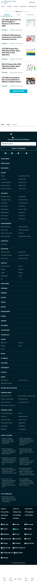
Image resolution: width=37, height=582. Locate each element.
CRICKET (3, 181)
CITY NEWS (4, 202)
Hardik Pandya (22, 191)
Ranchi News (4, 228)
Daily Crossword (23, 389)
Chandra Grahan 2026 (7, 408)
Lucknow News (22, 218)
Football (20, 351)
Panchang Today (22, 408)
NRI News (4, 438)
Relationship (4, 284)
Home (3, 6)
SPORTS (3, 348)
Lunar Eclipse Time (23, 411)
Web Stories (30, 14)
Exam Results (4, 267)
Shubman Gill (22, 188)
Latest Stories (6, 444)
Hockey (3, 355)
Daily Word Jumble (6, 392)
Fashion (3, 278)
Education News (23, 267)
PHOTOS (3, 306)
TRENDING (4, 297)
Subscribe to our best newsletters (18, 147)
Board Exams (22, 261)
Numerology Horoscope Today (26, 405)
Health (3, 281)
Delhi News (4, 212)
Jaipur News (21, 215)
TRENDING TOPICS (6, 419)
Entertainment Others (24, 245)
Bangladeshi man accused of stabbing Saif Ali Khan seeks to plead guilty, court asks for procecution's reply (9, 470)
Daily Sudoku (4, 389)
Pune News (21, 224)
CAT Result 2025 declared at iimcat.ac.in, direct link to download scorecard (12, 37)
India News (23, 6)
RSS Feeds (16, 527)
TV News (20, 242)
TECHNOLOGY (5, 343)
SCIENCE (3, 325)
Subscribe (32, 2)
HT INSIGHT (4, 367)
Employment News (23, 264)
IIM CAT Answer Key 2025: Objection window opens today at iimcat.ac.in (11, 66)
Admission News (5, 261)
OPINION (3, 330)
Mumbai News (5, 221)
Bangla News (22, 432)
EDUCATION (4, 257)
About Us (3, 517)
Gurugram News (23, 212)
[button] (2, 2)
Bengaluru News (5, 205)
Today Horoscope (6, 411)
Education (4, 30)
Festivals (20, 278)
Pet (2, 288)
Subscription (4, 524)
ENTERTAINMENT (6, 232)
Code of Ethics (29, 524)
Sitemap (3, 527)
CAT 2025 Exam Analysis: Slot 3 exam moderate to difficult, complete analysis (11, 80)
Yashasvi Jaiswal (5, 194)
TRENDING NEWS (6, 401)
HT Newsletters (29, 521)
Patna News (4, 224)
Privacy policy (5, 521)
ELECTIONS (4, 372)
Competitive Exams (6, 264)
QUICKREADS (5, 376)
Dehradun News (23, 208)
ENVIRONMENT (5, 320)
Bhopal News (22, 205)
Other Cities (21, 228)
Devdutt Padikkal (5, 191)
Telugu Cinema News (6, 242)
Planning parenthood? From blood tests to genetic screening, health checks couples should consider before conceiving (26, 480)
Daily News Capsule (7, 151)
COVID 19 (4, 381)
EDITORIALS (4, 334)
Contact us (16, 517)
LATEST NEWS (5, 167)
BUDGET (3, 316)
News (18, 14)
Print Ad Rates (17, 524)
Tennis (20, 355)
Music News (4, 239)
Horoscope (4, 253)
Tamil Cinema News (23, 239)
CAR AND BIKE (5, 339)
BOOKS (3, 362)
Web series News (5, 245)
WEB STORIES (5, 292)
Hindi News (21, 435)
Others (3, 358)
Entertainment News (6, 432)
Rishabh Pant (22, 194)
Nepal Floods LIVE (6, 405)
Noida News (21, 221)
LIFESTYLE (4, 272)
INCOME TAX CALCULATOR (9, 397)
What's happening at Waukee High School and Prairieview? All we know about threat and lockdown (26, 450)
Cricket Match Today (24, 185)
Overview (6, 14)
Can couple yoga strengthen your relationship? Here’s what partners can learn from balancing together (26, 470)
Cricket (16, 6)
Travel (20, 284)
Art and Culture (5, 275)
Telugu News (4, 435)
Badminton (4, 351)
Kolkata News (4, 218)
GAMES (3, 386)
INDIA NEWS (5, 177)
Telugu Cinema (22, 428)
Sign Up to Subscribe (18, 156)
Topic (8, 124)
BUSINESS (4, 302)
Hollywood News (23, 235)
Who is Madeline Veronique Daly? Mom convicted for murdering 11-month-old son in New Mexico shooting (26, 491)
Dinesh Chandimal (6, 197)
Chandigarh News (6, 208)
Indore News (4, 215)
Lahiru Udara (22, 197)
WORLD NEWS (5, 172)
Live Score (4, 188)
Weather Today (17, 521)
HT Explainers (22, 438)
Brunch (20, 275)
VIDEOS (3, 311)
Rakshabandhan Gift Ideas (8, 414)
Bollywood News (5, 235)
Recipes (20, 281)
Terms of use (28, 517)
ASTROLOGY (4, 250)
